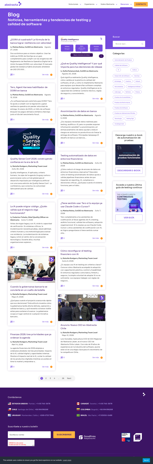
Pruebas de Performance (122, 102)
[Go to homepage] (13, 4)
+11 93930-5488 (105, 415)
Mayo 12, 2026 (68, 335)
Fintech (138, 81)
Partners (128, 92)
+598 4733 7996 (47, 415)
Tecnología (118, 118)
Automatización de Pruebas (123, 60)
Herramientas (119, 86)
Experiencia (89, 4)
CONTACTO (141, 4)
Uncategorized (119, 124)
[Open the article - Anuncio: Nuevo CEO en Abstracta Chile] (81, 307)
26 (63, 378)
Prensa (138, 92)
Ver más (47, 75)
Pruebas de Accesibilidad (122, 97)
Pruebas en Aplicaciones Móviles (125, 113)
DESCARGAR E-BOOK (129, 170)
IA (101, 56)
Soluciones (74, 4)
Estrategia (118, 81)
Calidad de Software (121, 65)
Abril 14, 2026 (17, 344)
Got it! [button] (146, 460)
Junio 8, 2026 (67, 261)
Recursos (125, 4)
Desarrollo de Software (122, 76)
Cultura (99, 317)
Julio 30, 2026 (18, 169)
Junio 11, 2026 (27, 220)
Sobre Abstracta (107, 4)
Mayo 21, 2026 (17, 297)
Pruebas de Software (45, 279)
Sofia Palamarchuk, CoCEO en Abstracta (80, 71)
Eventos (49, 151)
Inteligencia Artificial (134, 86)
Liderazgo (118, 92)
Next (69, 378)
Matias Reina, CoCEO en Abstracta (28, 47)
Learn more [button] (67, 460)
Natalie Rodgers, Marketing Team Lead (30, 166)
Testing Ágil (130, 118)
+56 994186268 (41, 409)
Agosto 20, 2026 (69, 74)
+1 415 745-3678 (43, 404)
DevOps (137, 76)
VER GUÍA (129, 217)
